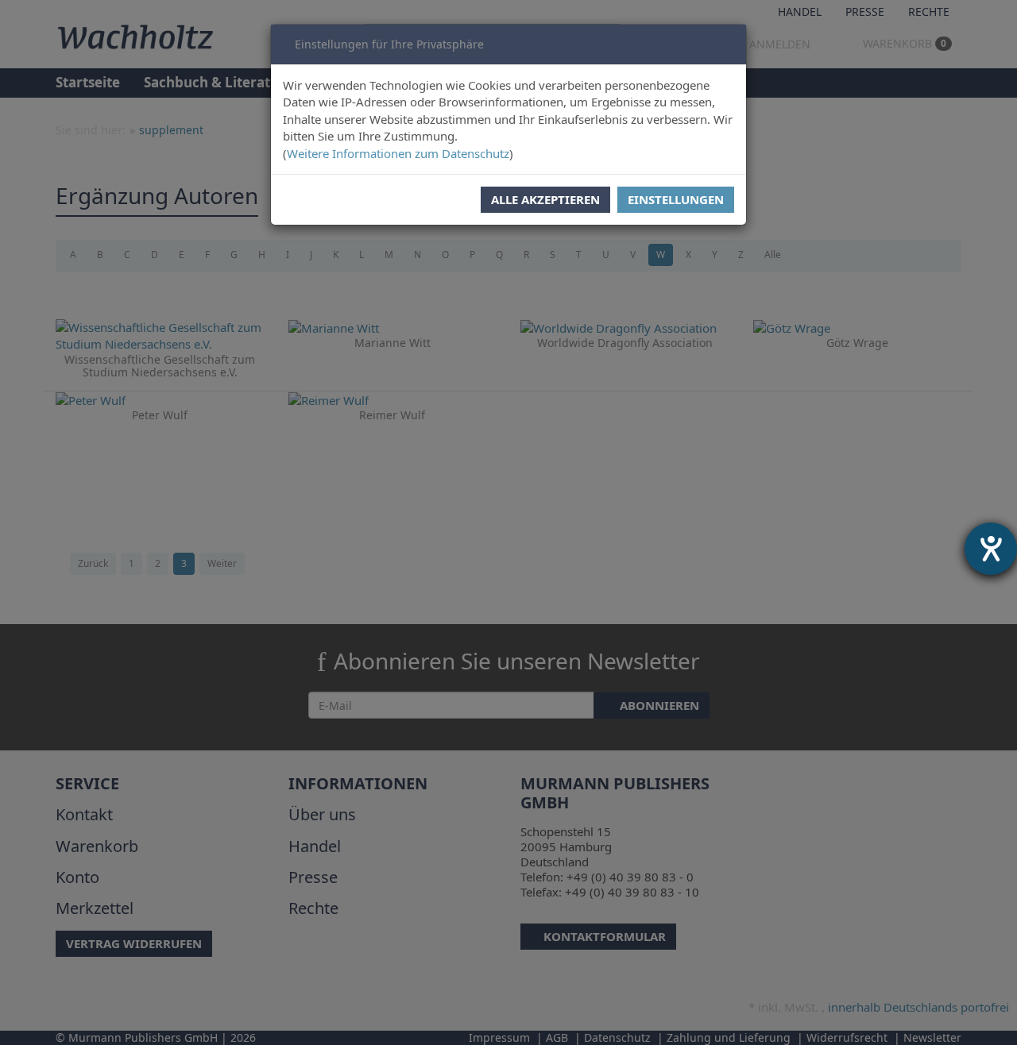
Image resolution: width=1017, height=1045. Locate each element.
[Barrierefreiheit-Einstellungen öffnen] (991, 548)
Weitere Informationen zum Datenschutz (398, 153)
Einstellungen (676, 199)
